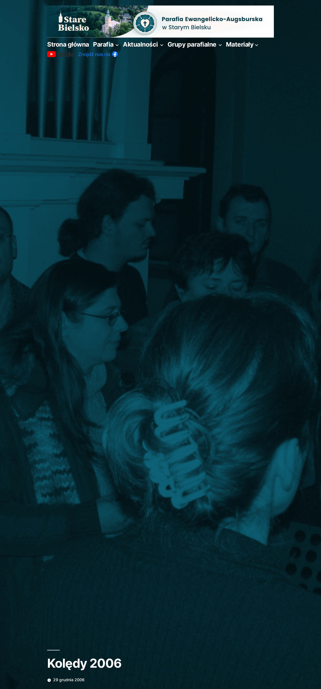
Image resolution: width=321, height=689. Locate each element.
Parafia (103, 44)
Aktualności (140, 44)
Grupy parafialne (192, 44)
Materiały (240, 44)
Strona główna (68, 44)
